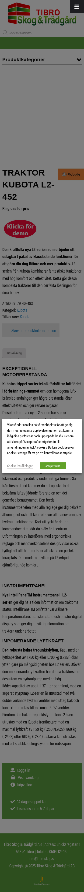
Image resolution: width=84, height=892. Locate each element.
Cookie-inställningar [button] (20, 465)
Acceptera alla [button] (53, 466)
